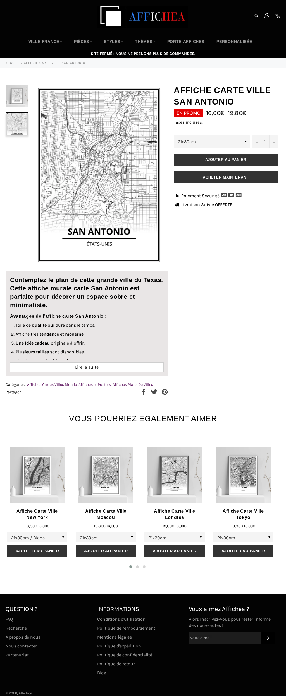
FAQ (9, 619)
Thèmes (143, 41)
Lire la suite (87, 367)
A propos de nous (23, 637)
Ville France (43, 41)
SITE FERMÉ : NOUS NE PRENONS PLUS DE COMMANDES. (143, 53)
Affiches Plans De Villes (133, 384)
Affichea (25, 693)
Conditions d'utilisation (121, 619)
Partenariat (17, 655)
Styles (112, 41)
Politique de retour (116, 663)
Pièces (81, 41)
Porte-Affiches (185, 41)
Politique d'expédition (119, 646)
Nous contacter (21, 646)
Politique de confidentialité (124, 655)
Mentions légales (114, 637)
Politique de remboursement (126, 628)
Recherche (16, 628)
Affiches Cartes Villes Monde (52, 384)
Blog (101, 672)
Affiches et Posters (94, 384)
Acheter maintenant (226, 177)
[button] (130, 567)
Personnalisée (234, 41)
